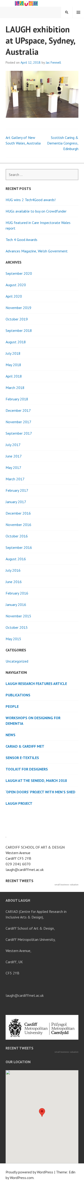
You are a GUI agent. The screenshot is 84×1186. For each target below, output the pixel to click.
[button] (42, 1112)
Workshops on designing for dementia (33, 720)
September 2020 (19, 273)
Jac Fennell (53, 62)
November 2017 (18, 421)
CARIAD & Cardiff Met (25, 746)
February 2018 (17, 399)
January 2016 (16, 604)
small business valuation (66, 884)
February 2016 (17, 593)
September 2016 (19, 547)
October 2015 (17, 627)
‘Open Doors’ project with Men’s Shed (40, 792)
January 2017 (16, 501)
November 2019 (18, 307)
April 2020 (14, 296)
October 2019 (17, 319)
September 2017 (19, 433)
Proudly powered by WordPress (29, 1172)
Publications (18, 695)
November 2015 (18, 616)
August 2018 (16, 342)
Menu (78, 12)
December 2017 (18, 410)
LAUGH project (19, 803)
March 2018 (15, 387)
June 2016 (14, 581)
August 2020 (16, 284)
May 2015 (13, 638)
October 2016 (17, 536)
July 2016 (13, 570)
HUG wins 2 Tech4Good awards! (31, 199)
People (12, 706)
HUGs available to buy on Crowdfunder (36, 211)
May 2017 (13, 467)
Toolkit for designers (27, 769)
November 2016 (18, 524)
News (10, 734)
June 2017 (14, 456)
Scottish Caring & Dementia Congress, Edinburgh (62, 143)
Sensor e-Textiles (22, 757)
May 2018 (13, 364)
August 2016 (16, 559)
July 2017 (13, 444)
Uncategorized (17, 661)
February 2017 (17, 490)
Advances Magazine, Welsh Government (37, 251)
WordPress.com (22, 1177)
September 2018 (19, 330)
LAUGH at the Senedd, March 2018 (36, 780)
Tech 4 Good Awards (21, 239)
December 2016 (18, 513)
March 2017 (15, 479)
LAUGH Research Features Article (36, 683)
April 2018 (14, 376)
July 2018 (13, 353)
